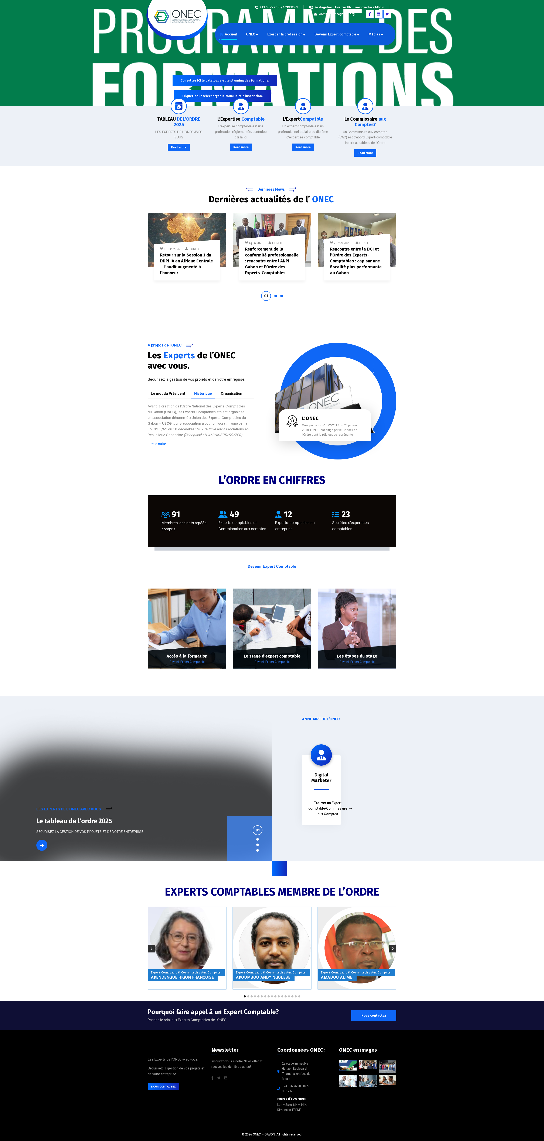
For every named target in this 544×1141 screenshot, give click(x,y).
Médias (374, 34)
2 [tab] (275, 296)
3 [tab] (281, 296)
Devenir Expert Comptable (187, 661)
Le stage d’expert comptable (272, 656)
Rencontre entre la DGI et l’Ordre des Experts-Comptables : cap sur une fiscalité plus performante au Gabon (356, 261)
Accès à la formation (187, 656)
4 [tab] (257, 850)
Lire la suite (157, 444)
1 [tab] (266, 296)
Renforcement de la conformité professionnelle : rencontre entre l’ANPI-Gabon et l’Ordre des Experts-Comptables (272, 261)
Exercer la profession (284, 34)
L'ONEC (194, 249)
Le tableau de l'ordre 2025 (74, 821)
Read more (178, 147)
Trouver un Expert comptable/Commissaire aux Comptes (327, 808)
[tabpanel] (187, 249)
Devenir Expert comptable (335, 34)
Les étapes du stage (357, 656)
